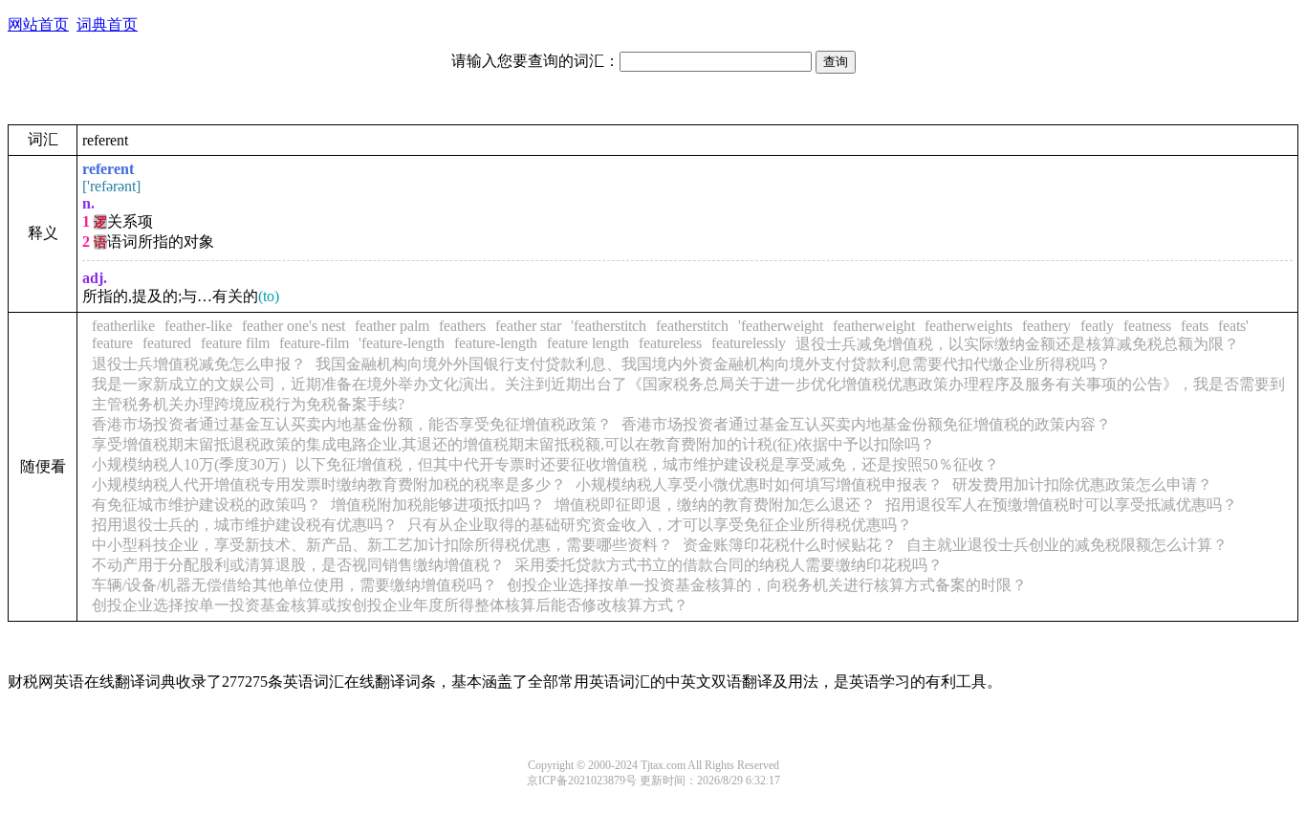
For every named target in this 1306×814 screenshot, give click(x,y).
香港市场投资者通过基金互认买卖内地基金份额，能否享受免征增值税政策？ (352, 424)
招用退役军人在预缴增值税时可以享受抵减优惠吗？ (1061, 504)
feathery (1046, 326)
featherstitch (692, 326)
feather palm (392, 326)
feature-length (495, 343)
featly (1097, 326)
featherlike (123, 326)
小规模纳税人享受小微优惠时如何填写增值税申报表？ (759, 484)
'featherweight (780, 326)
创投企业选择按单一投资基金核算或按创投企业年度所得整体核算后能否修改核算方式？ (390, 605)
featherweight (874, 326)
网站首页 (38, 24)
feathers (462, 326)
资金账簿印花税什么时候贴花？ (790, 545)
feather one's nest (293, 326)
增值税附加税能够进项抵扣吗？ (438, 504)
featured (166, 343)
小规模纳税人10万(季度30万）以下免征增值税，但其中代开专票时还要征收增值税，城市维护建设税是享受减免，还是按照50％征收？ (545, 464)
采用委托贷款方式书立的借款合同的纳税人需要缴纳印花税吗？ (728, 565)
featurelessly (748, 343)
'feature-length (402, 343)
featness (1147, 326)
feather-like (198, 326)
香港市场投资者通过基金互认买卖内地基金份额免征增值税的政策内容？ (866, 424)
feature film (235, 343)
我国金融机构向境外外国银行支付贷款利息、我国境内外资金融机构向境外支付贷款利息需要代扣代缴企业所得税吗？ (713, 364)
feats (1194, 326)
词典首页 (107, 24)
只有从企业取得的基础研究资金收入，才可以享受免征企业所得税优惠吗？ (659, 525)
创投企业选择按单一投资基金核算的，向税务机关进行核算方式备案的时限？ (767, 585)
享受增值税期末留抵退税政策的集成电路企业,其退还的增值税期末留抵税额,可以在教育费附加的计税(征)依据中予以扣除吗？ (513, 444)
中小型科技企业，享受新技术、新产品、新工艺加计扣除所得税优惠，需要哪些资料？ (382, 545)
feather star (528, 326)
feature (112, 343)
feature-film (314, 343)
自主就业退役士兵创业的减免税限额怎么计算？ (1067, 545)
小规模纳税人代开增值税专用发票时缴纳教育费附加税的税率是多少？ (329, 484)
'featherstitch (608, 326)
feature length (588, 343)
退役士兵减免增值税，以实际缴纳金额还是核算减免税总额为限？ (1017, 344)
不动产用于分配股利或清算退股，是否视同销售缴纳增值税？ (298, 565)
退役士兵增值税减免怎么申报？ (199, 364)
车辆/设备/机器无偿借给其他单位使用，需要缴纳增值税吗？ (294, 585)
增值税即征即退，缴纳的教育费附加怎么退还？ (715, 504)
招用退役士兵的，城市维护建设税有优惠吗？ (245, 525)
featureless (670, 343)
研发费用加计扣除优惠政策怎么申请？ (1082, 484)
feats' (1233, 326)
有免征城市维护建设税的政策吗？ (206, 504)
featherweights (968, 326)
